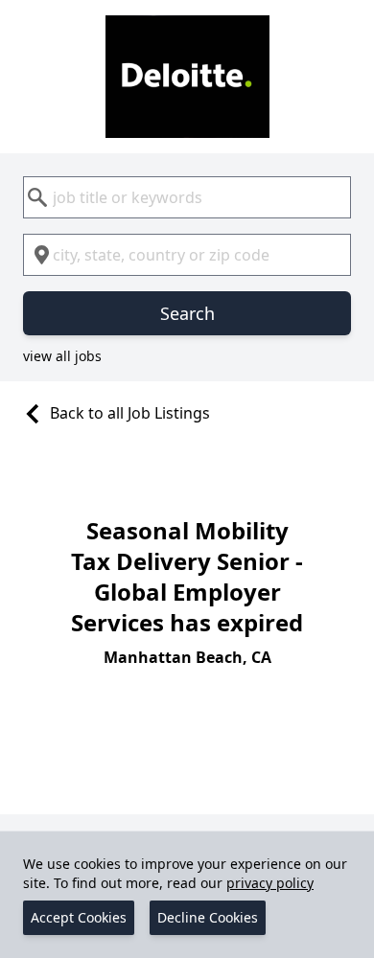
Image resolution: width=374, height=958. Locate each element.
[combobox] (187, 197)
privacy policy (270, 883)
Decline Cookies (207, 917)
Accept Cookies (79, 917)
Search (187, 313)
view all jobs (62, 356)
